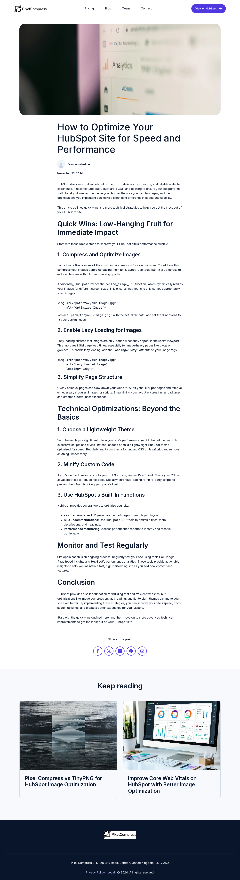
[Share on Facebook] (97, 651)
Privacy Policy (95, 872)
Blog (108, 8)
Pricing (89, 8)
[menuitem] (90, 8)
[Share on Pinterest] (131, 651)
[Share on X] (108, 651)
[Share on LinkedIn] (120, 651)
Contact (146, 8)
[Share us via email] (142, 651)
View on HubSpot (205, 8)
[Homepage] (30, 8)
